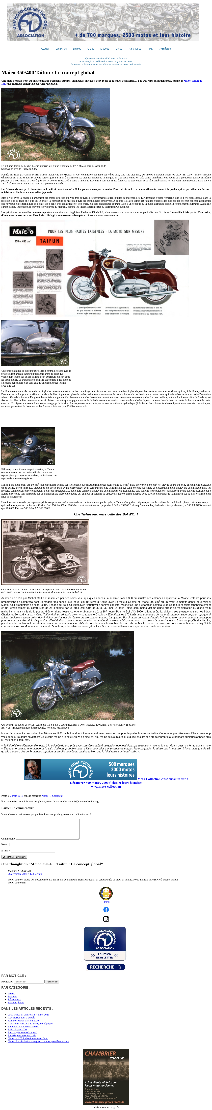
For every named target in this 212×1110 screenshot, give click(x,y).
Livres (119, 48)
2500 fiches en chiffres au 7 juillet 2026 (28, 1014)
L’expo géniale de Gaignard (22, 1032)
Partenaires (135, 48)
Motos (45, 795)
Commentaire (8, 838)
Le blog (77, 48)
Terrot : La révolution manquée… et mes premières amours (38, 1041)
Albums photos (16, 1002)
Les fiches (61, 48)
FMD (150, 48)
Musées (104, 48)
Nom (5, 844)
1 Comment (56, 795)
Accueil (45, 48)
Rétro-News (14, 999)
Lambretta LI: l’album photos (23, 1026)
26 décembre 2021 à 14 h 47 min (25, 874)
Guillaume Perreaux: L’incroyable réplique (30, 1023)
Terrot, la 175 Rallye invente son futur (28, 1038)
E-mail (5, 850)
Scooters (12, 996)
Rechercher (7, 981)
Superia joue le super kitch (22, 1035)
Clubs (90, 48)
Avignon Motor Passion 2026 (23, 1020)
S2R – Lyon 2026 (17, 1029)
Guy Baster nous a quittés (21, 1017)
